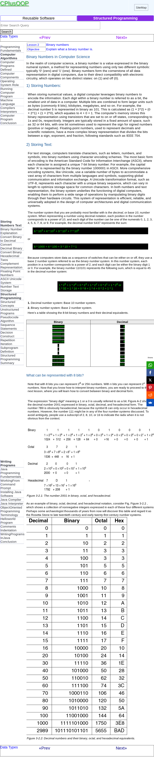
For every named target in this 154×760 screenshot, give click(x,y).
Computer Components (9, 75)
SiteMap (141, 7)
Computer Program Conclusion (8, 119)
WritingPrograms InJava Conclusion (12, 537)
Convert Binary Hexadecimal (11, 254)
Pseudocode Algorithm (9, 319)
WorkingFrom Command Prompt (10, 484)
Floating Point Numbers (10, 273)
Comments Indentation (8, 528)
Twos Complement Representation (11, 263)
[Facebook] (150, 372)
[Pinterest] (150, 387)
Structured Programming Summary (10, 359)
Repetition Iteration (7, 342)
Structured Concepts (7, 303)
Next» (121, 37)
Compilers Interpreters (8, 109)
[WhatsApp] (150, 365)
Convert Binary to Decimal (11, 238)
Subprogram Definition (9, 349)
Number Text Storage (9, 288)
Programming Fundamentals (10, 48)
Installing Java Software (10, 494)
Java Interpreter (11, 503)
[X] (150, 380)
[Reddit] (150, 395)
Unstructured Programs (9, 311)
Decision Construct (7, 334)
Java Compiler (10, 499)
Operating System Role (9, 83)
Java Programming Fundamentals (10, 473)
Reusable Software (39, 18)
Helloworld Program (7, 520)
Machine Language (7, 102)
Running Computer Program (7, 92)
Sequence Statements (8, 326)
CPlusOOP (14, 3)
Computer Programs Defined (7, 65)
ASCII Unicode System (11, 280)
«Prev (44, 37)
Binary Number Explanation (11, 231)
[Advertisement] (12, 174)
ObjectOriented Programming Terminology (11, 511)
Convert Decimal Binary (11, 246)
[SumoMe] (150, 402)
